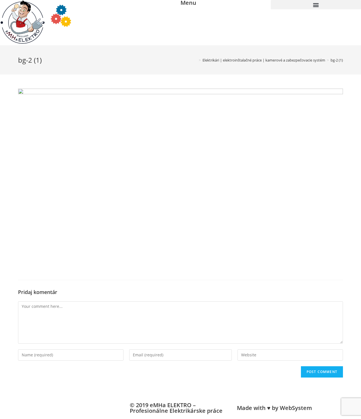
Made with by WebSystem (274, 408)
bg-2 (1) (337, 60)
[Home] (195, 60)
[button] (316, 4)
